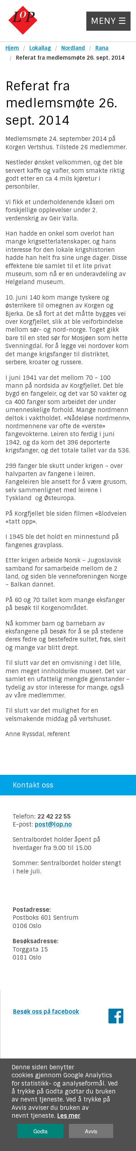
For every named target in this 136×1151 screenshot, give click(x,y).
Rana (101, 48)
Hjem (12, 48)
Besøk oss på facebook (46, 1011)
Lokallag (40, 48)
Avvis (91, 1131)
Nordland (73, 48)
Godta (40, 1131)
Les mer (69, 1116)
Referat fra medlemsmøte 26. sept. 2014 (70, 58)
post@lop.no (53, 824)
